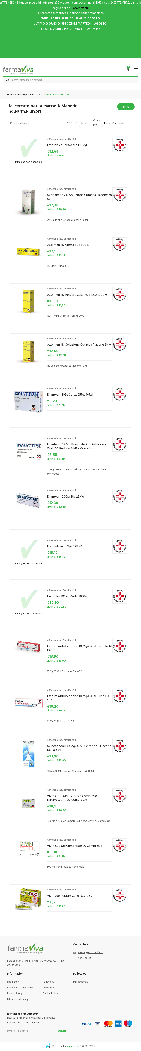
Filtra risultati (126, 107)
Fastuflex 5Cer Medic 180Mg (67, 144)
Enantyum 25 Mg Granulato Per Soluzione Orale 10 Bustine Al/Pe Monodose (76, 446)
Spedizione (13, 981)
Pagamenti (49, 981)
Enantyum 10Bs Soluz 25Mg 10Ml (70, 394)
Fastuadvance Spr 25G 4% (65, 546)
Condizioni (48, 987)
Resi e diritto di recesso (20, 987)
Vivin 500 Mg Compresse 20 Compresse (74, 845)
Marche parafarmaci (27, 94)
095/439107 (84, 958)
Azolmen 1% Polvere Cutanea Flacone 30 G (77, 294)
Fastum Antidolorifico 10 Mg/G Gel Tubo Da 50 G (78, 697)
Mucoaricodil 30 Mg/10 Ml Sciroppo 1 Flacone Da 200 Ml (79, 747)
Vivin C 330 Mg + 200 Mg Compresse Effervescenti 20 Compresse (72, 797)
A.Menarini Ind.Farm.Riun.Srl (61, 139)
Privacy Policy (14, 993)
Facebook (82, 981)
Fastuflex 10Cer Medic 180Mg (67, 596)
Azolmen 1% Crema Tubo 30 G (68, 244)
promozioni (81, 8)
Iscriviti (61, 1031)
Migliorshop (72, 1046)
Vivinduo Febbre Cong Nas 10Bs (69, 895)
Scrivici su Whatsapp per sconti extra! (70, 61)
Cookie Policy (50, 993)
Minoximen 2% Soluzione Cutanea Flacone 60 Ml (79, 196)
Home (10, 94)
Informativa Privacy (17, 999)
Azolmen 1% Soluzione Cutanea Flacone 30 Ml (79, 344)
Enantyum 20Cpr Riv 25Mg (65, 496)
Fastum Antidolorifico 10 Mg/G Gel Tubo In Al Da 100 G (79, 648)
